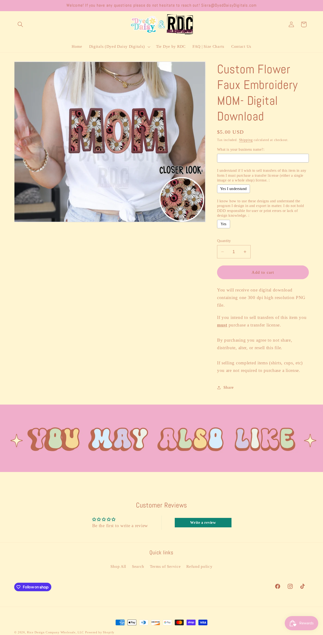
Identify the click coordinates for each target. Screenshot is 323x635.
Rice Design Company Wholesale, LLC (55, 632)
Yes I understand (233, 189)
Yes (223, 224)
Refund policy (199, 566)
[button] (20, 24)
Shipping (246, 140)
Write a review (203, 522)
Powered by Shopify (99, 632)
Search (138, 566)
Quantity (224, 241)
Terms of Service (165, 566)
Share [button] (228, 387)
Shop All (118, 566)
